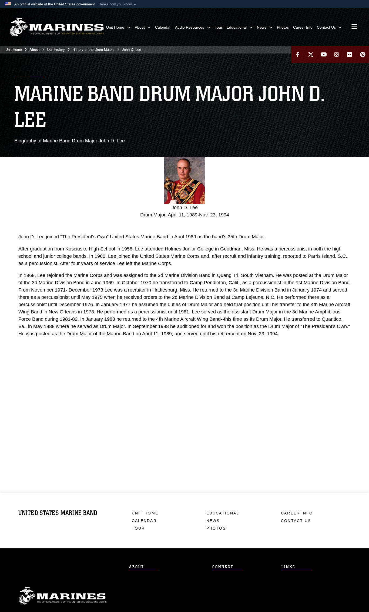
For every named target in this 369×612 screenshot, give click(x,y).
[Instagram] (336, 54)
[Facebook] (297, 54)
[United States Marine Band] (56, 27)
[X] (310, 54)
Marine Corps (62, 595)
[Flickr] (349, 54)
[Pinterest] (362, 54)
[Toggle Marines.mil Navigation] (354, 27)
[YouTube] (323, 54)
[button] (118, 4)
